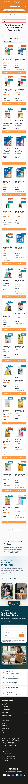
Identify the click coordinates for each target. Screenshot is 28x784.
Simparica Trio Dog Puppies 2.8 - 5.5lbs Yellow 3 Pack (19, 122)
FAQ (3, 732)
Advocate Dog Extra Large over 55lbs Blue (7, 441)
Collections (4, 708)
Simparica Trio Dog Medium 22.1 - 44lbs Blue (20, 59)
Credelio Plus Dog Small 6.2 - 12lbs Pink (20, 281)
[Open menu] (3, 6)
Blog (3, 730)
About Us (4, 724)
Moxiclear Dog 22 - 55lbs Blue (19, 508)
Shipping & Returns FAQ (8, 742)
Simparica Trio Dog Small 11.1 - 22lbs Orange (7, 91)
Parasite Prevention (14, 14)
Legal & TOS (5, 727)
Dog (7, 14)
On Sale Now (5, 706)
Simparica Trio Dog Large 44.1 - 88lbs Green (7, 59)
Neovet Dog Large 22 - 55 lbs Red (20, 314)
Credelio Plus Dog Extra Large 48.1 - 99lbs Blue (7, 213)
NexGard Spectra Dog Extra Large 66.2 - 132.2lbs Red (7, 150)
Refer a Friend (5, 717)
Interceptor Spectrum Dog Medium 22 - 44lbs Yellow (7, 315)
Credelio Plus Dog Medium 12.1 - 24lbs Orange (7, 247)
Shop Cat (4, 704)
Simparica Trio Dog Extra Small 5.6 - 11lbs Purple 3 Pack (7, 122)
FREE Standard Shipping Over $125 (10, 739)
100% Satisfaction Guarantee (9, 745)
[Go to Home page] (15, 6)
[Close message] (25, 21)
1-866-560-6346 (7, 754)
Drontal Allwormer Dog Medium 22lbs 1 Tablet (20, 348)
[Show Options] (22, 632)
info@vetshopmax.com (9, 756)
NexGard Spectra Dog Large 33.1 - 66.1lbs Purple (19, 150)
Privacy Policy (5, 728)
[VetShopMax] (14, 769)
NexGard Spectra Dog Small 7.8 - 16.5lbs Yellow (7, 181)
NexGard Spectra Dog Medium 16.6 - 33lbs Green (19, 181)
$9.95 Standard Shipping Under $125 (11, 740)
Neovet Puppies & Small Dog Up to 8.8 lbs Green (7, 476)
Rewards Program (6, 715)
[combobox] (13, 632)
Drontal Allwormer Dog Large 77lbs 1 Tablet (19, 412)
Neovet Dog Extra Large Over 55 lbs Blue (7, 348)
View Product (7, 72)
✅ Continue (14, 406)
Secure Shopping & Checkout (9, 744)
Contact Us (4, 725)
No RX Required (6, 709)
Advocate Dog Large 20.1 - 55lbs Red (20, 475)
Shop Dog (4, 703)
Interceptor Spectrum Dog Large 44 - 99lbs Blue (7, 282)
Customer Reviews (6, 747)
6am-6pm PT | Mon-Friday (10, 758)
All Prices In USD (8, 760)
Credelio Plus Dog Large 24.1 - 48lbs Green (19, 213)
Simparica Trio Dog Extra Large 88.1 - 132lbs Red (19, 91)
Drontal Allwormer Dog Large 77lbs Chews (7, 509)
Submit (21, 635)
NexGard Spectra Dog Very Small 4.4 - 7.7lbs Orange (20, 247)
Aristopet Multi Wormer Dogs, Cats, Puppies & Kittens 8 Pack (7, 412)
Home (3, 14)
